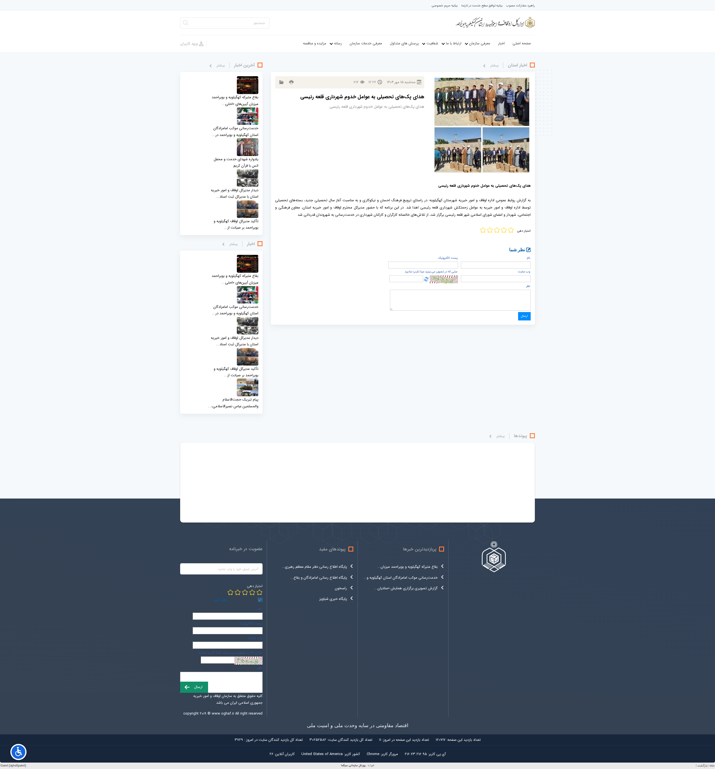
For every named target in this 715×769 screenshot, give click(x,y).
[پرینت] (291, 82)
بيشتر (494, 65)
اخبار (501, 43)
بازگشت (702, 765)
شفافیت (432, 43)
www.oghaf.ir (223, 714)
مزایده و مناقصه (314, 43)
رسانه (338, 43)
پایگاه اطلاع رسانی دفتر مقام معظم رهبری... (314, 567)
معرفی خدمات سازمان (366, 43)
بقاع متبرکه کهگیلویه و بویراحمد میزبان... (407, 567)
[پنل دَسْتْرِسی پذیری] (18, 752)
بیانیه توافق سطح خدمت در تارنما (481, 5)
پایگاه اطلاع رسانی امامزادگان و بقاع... (318, 578)
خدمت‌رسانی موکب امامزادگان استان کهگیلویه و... (400, 578)
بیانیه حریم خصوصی (444, 5)
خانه (711, 765)
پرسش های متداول (404, 43)
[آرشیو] (281, 82)
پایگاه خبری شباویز (333, 599)
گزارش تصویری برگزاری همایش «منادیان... (406, 588)
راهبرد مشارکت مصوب (520, 5)
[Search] (186, 24)
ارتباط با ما (453, 43)
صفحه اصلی (522, 43)
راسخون (341, 588)
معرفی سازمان (479, 43)
